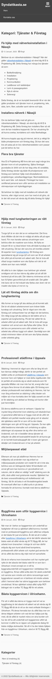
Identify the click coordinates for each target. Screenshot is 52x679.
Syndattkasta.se (13, 4)
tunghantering (23, 252)
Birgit (23, 51)
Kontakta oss (9, 17)
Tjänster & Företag (11, 204)
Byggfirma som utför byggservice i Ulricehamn (24, 513)
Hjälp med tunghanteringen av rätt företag (24, 221)
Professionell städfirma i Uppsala (23, 358)
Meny (47, 6)
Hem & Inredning (9, 658)
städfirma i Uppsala (35, 374)
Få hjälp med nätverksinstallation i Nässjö (24, 45)
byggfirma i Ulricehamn (16, 538)
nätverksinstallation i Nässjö (19, 60)
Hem (5, 10)
